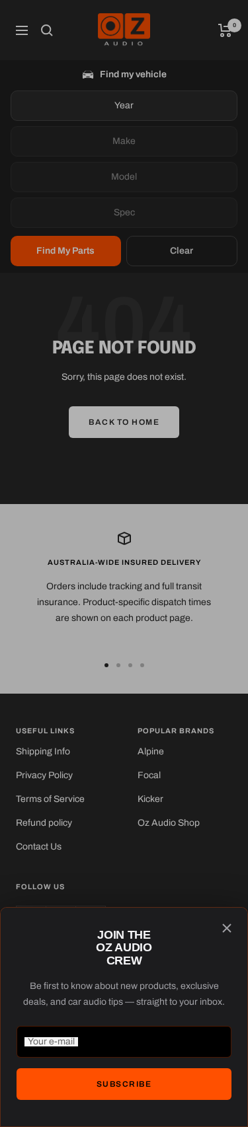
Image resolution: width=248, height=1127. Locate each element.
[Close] (226, 928)
